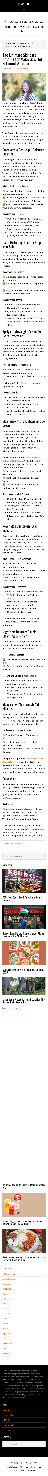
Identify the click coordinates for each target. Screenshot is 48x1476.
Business (18, 843)
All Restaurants (9, 1279)
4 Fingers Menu (9, 1274)
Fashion (5, 1309)
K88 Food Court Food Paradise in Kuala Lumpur (22, 898)
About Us (6, 1410)
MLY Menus (7, 1420)
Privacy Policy (8, 1425)
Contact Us (7, 1415)
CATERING (7, 1289)
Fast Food (6, 1314)
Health (5, 1323)
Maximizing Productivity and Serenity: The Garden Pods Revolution (23, 1000)
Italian (5, 1328)
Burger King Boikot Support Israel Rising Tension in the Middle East (23, 934)
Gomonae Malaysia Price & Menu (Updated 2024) (23, 1186)
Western (6, 1353)
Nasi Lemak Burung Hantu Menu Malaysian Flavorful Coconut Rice (24, 1258)
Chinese (5, 1294)
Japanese (6, 1333)
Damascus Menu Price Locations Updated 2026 (23, 970)
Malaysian (6, 1343)
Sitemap (6, 1430)
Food (4, 1319)
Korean (5, 1338)
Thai (4, 1348)
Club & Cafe (7, 1299)
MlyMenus (24, 4)
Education (7, 1304)
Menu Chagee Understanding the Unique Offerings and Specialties (22, 1222)
